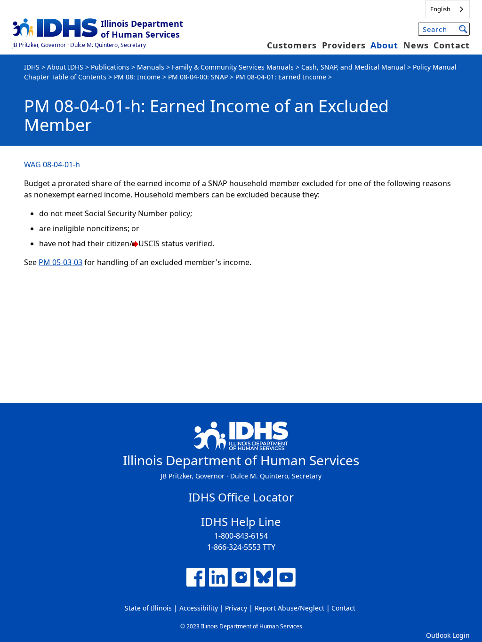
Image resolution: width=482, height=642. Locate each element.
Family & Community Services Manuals (233, 67)
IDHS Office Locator (241, 497)
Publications (110, 67)
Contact (452, 45)
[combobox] (447, 9)
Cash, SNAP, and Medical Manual (353, 67)
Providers (344, 45)
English (440, 9)
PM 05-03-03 (60, 262)
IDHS (32, 67)
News (416, 45)
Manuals (150, 67)
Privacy (236, 607)
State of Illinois (148, 607)
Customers (292, 45)
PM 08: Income (137, 76)
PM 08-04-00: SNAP (198, 76)
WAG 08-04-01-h (52, 164)
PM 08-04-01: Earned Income (280, 76)
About (384, 45)
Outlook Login (448, 635)
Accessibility (198, 607)
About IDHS (65, 67)
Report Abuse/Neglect (289, 607)
